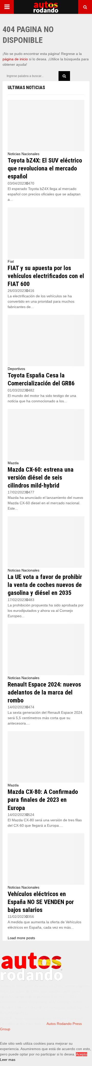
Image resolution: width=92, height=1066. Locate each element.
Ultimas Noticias (26, 87)
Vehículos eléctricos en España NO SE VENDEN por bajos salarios (41, 901)
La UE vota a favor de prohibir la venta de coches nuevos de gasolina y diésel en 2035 (45, 584)
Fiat (11, 261)
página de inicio (15, 59)
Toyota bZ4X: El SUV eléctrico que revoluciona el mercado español (45, 168)
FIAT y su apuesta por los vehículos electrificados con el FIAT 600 (46, 276)
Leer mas (7, 1060)
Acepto (81, 1054)
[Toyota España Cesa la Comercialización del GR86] (46, 340)
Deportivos (16, 369)
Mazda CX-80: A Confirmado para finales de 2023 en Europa (43, 799)
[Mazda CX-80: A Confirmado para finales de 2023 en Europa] (46, 757)
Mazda (13, 463)
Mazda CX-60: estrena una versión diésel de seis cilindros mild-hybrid (41, 477)
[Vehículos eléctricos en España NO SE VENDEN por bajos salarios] (46, 859)
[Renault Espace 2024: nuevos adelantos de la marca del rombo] (46, 649)
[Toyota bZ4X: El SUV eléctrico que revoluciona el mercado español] (46, 125)
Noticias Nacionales (23, 154)
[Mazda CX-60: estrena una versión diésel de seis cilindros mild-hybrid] (46, 434)
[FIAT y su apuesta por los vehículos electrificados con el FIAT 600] (46, 233)
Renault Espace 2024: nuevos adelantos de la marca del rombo (44, 692)
